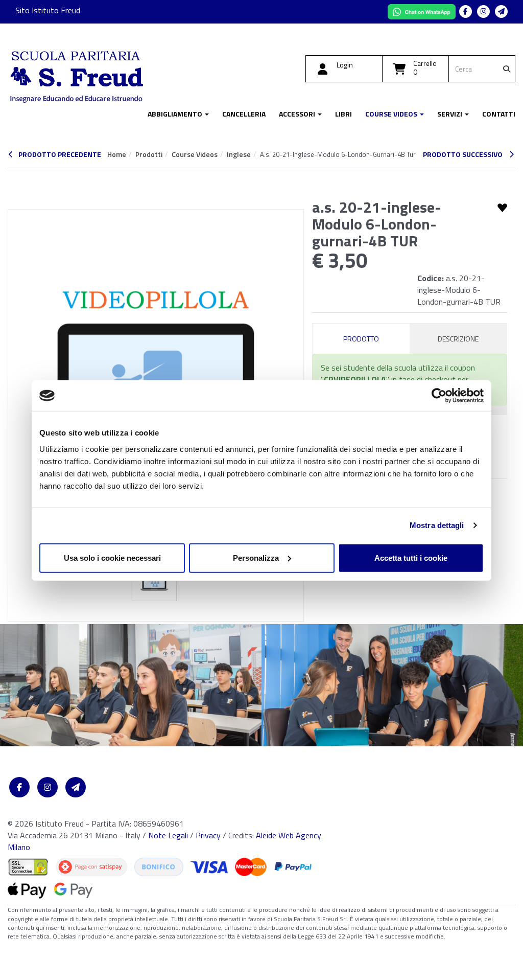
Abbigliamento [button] (176, 114)
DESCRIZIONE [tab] (458, 338)
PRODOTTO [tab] (361, 338)
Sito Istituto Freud (47, 10)
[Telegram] (501, 11)
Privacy (208, 835)
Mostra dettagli (437, 525)
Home (116, 154)
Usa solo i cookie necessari (112, 557)
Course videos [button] (392, 114)
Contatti (498, 114)
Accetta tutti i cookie (410, 557)
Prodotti (148, 154)
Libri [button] (343, 114)
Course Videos (195, 154)
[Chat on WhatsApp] (423, 11)
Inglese (239, 154)
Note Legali (168, 835)
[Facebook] (465, 11)
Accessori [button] (298, 114)
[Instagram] (483, 11)
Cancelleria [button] (244, 114)
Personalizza (256, 557)
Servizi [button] (450, 114)
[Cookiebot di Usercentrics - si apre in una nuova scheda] (439, 395)
